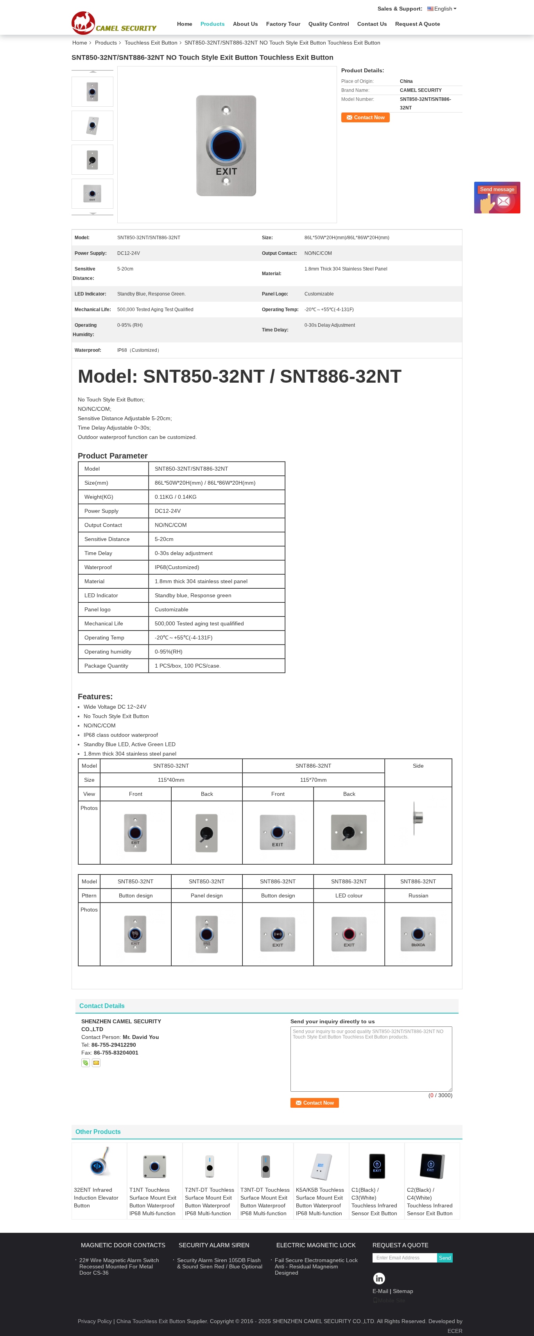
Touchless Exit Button (151, 42)
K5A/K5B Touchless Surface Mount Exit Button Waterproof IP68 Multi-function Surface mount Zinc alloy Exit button (320, 1209)
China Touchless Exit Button (150, 1321)
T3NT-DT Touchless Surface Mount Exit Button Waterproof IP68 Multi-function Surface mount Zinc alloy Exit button (265, 1209)
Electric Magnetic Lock (316, 1245)
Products (213, 24)
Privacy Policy (95, 1321)
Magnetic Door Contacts (123, 1245)
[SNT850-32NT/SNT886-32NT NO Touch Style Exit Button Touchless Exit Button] (227, 144)
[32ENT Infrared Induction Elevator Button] (99, 1166)
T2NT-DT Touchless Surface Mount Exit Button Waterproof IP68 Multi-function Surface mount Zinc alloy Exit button (209, 1209)
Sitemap (403, 1291)
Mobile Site (391, 1300)
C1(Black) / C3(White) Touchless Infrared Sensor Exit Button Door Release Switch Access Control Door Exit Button (374, 1217)
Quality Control (328, 24)
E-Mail (380, 1291)
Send (445, 1258)
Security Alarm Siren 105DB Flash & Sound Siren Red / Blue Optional (219, 1263)
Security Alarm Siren (214, 1245)
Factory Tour (283, 24)
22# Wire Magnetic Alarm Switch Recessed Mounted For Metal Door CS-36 (119, 1266)
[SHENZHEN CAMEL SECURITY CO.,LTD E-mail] (96, 1062)
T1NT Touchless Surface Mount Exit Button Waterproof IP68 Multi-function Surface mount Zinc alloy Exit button (153, 1209)
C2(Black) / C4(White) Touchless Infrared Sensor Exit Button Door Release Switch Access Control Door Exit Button (430, 1217)
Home (184, 24)
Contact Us (372, 24)
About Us (245, 24)
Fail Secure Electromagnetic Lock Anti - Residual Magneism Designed (316, 1266)
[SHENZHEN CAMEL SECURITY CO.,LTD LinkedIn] (379, 1279)
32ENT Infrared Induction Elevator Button (96, 1198)
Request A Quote (417, 24)
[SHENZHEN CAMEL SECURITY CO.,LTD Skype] (85, 1062)
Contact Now (369, 117)
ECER (455, 1331)
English (443, 8)
